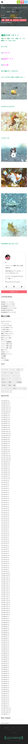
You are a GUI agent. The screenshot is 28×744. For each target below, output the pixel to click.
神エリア (20, 369)
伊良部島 (18, 382)
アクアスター (5, 369)
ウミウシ (16, 373)
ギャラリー (21, 728)
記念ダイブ (16, 388)
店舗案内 (6, 728)
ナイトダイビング (6, 388)
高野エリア (11, 382)
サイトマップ (18, 730)
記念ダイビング (6, 379)
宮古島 (3, 385)
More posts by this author (12, 282)
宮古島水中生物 (17, 17)
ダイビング (16, 376)
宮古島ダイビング (7, 17)
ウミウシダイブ (16, 379)
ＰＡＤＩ (13, 369)
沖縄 (14, 385)
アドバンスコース (6, 391)
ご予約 (10, 730)
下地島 (9, 385)
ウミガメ (23, 388)
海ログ (9, 12)
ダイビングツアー (6, 376)
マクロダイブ (5, 373)
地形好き (4, 382)
